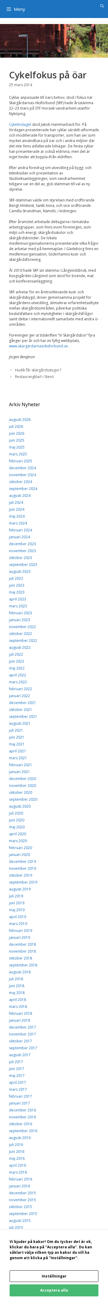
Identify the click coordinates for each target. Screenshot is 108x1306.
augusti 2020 (20, 806)
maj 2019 (17, 909)
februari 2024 (20, 530)
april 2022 (17, 675)
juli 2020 (16, 813)
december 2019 (22, 861)
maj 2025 (17, 447)
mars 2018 (18, 1006)
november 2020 (22, 785)
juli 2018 (16, 978)
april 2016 (17, 1165)
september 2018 (23, 965)
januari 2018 (19, 1020)
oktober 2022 (20, 633)
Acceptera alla (54, 1290)
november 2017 (22, 1034)
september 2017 (23, 1048)
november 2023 (22, 550)
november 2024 (22, 474)
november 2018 (22, 951)
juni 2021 (16, 737)
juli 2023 (16, 578)
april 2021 (17, 751)
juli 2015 (16, 1227)
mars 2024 (18, 523)
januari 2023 (19, 619)
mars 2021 (18, 757)
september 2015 (23, 1213)
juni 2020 (16, 820)
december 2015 (22, 1193)
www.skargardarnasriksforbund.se (38, 346)
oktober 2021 (20, 709)
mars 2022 (18, 682)
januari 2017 (19, 1103)
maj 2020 (17, 827)
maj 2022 (17, 668)
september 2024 (23, 488)
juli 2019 (16, 896)
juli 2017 (16, 1061)
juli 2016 (16, 1144)
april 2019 (17, 916)
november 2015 (22, 1199)
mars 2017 (18, 1089)
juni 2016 (16, 1151)
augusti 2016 (20, 1137)
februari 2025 (20, 461)
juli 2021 (16, 730)
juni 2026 (16, 433)
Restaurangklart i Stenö (34, 376)
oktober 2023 (20, 557)
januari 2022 (19, 695)
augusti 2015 (20, 1220)
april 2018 (17, 999)
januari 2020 (19, 854)
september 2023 (23, 564)
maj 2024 (17, 516)
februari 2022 (20, 688)
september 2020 (23, 799)
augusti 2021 (20, 723)
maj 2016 (17, 1158)
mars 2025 (18, 454)
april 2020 (17, 833)
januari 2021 (19, 771)
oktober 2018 (20, 958)
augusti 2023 (20, 571)
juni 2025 (16, 440)
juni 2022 (16, 661)
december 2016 (22, 1110)
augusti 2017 (20, 1054)
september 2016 (23, 1130)
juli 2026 (16, 426)
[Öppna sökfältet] (102, 6)
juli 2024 (16, 502)
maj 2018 (17, 992)
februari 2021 (20, 764)
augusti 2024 (20, 495)
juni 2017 (16, 1068)
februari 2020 (20, 847)
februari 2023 (20, 612)
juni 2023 (16, 585)
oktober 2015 (20, 1206)
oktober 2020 (20, 792)
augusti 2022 (20, 647)
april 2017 (17, 1082)
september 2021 (23, 716)
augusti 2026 (20, 419)
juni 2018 (16, 985)
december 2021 (22, 702)
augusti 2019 (20, 889)
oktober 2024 (20, 481)
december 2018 (22, 944)
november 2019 (22, 868)
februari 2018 (20, 1013)
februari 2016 (20, 1179)
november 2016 (22, 1117)
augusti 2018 (20, 972)
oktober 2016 (20, 1123)
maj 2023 (17, 592)
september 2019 (23, 882)
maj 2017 (17, 1075)
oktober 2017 (20, 1041)
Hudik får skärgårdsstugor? (38, 370)
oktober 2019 (20, 875)
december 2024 (22, 467)
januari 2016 (19, 1186)
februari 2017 (20, 1096)
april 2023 (17, 599)
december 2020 (22, 778)
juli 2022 (16, 654)
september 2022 (23, 640)
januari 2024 (19, 537)
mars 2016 (18, 1172)
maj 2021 (17, 744)
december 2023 (22, 543)
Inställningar (54, 1276)
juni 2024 (16, 509)
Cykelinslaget (20, 124)
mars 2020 (18, 840)
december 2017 (22, 1027)
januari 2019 (19, 937)
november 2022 (22, 626)
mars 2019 (18, 923)
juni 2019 (16, 902)
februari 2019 (20, 930)
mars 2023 (18, 606)
